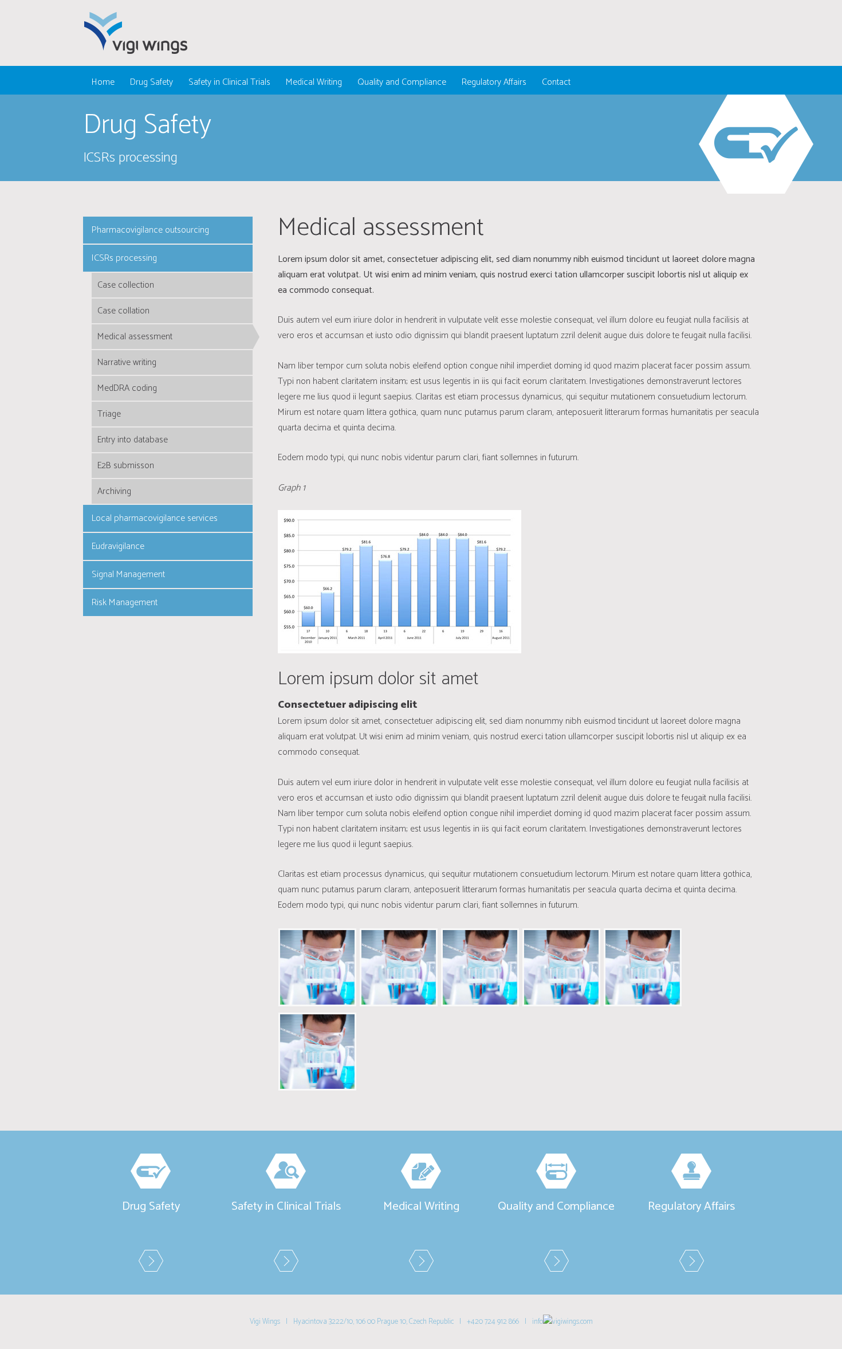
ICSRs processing (124, 258)
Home (103, 82)
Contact (556, 82)
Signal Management (128, 574)
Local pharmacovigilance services (155, 518)
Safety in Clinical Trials (229, 82)
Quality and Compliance (401, 82)
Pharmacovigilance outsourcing (150, 230)
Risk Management (125, 602)
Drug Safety (151, 82)
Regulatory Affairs (494, 82)
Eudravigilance (118, 546)
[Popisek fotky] (317, 967)
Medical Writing (314, 82)
